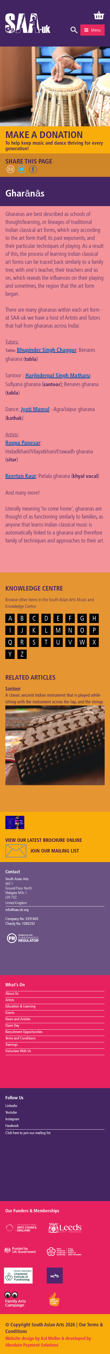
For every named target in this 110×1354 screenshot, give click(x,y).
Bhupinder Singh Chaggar (46, 350)
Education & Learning (20, 1006)
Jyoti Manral (35, 409)
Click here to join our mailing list (27, 1133)
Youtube (11, 1112)
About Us (11, 994)
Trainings (11, 1045)
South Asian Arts (28, 24)
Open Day (12, 1025)
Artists (9, 1000)
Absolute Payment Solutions (31, 1345)
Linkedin (11, 1106)
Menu (96, 30)
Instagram (12, 1119)
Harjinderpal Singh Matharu (57, 376)
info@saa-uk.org (17, 910)
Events (9, 1013)
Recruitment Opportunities (23, 1032)
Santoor (13, 689)
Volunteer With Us (18, 1051)
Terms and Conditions (20, 1038)
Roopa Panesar (22, 443)
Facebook (12, 1126)
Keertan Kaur (20, 476)
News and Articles (17, 1019)
